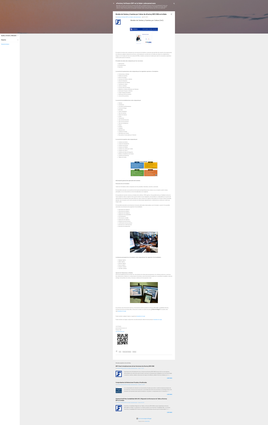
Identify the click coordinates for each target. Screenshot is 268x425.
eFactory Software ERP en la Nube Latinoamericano (136, 3)
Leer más (169, 378)
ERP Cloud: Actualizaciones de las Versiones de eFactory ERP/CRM (135, 366)
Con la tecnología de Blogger (145, 418)
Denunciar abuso (5, 44)
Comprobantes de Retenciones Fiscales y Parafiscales (131, 382)
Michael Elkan (147, 421)
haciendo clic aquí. (122, 311)
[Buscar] (174, 4)
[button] (171, 14)
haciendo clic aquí (141, 316)
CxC (120, 351)
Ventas (134, 351)
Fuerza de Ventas (127, 351)
